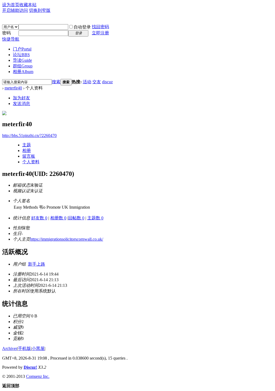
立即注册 (100, 33)
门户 (22, 49)
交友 (96, 81)
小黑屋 (38, 348)
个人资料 (30, 162)
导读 (22, 60)
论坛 (21, 54)
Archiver (9, 348)
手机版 (24, 348)
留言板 (28, 156)
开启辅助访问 (15, 10)
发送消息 (21, 103)
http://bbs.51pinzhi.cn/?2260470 (29, 135)
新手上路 (36, 264)
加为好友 (21, 98)
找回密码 (100, 26)
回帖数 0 (76, 218)
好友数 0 (39, 218)
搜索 (56, 81)
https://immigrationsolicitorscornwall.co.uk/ (66, 239)
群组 (22, 66)
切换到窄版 (39, 10)
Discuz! (30, 367)
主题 (26, 145)
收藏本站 (28, 4)
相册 (23, 71)
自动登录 (82, 27)
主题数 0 (95, 218)
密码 (6, 33)
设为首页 (10, 4)
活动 (87, 81)
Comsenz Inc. (37, 376)
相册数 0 (58, 218)
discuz (107, 81)
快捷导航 (10, 39)
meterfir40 (13, 88)
